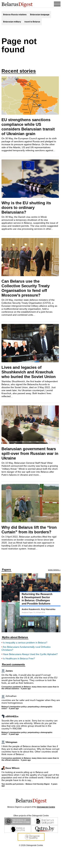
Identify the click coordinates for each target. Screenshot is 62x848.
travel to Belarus (32, 22)
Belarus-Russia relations (15, 14)
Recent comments (13, 664)
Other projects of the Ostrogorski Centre (31, 816)
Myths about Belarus (15, 637)
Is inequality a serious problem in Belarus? (25, 642)
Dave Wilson (12, 768)
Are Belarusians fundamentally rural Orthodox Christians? (26, 648)
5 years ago (26, 689)
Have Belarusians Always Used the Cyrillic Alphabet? (30, 654)
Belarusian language (39, 14)
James (9, 670)
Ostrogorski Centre (46, 807)
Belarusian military (12, 22)
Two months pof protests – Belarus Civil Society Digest (25, 784)
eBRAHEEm (11, 716)
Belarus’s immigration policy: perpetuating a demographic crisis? (26, 707)
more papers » (54, 570)
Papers (6, 569)
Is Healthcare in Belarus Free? (19, 658)
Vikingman (11, 742)
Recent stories (18, 71)
